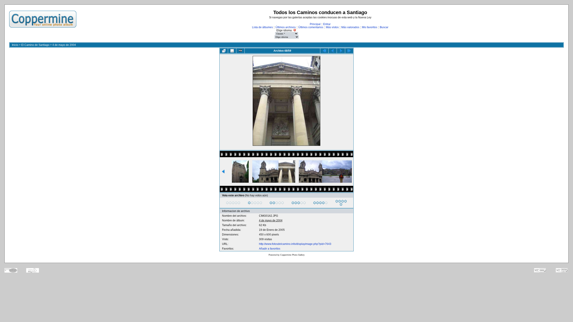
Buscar (384, 27)
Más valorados (350, 27)
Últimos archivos (286, 27)
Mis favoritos (369, 27)
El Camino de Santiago (35, 45)
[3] (292, 202)
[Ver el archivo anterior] (333, 50)
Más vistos (332, 27)
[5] (336, 201)
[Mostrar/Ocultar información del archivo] (232, 50)
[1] (249, 202)
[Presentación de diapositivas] (240, 50)
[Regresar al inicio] (324, 50)
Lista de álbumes (262, 27)
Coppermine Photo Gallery (292, 255)
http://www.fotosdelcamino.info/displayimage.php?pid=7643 (295, 244)
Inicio (15, 45)
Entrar (327, 24)
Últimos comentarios (310, 27)
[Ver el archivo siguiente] (341, 50)
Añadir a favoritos (269, 248)
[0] (227, 202)
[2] (270, 202)
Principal (315, 24)
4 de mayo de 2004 (64, 45)
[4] (314, 202)
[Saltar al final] (349, 50)
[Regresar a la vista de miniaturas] (224, 50)
